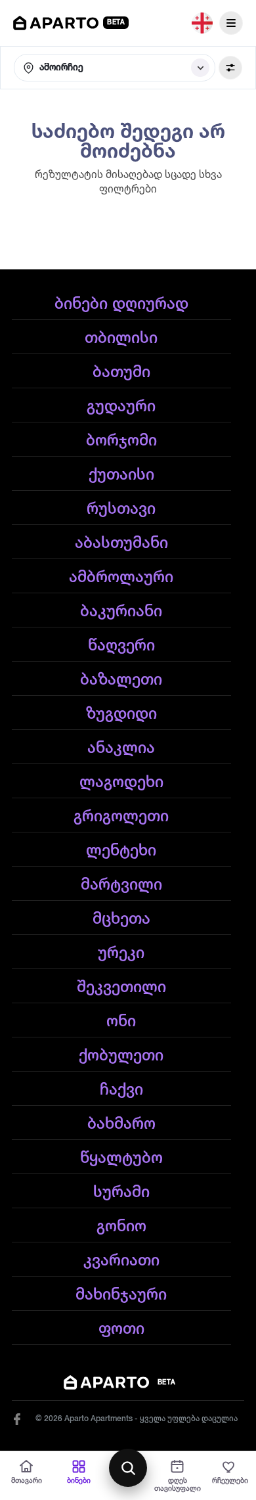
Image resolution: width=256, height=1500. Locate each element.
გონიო (121, 1227)
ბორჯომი (121, 441)
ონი (121, 1022)
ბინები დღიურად (121, 304)
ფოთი (121, 1329)
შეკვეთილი (121, 987)
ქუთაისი (121, 475)
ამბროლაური (121, 577)
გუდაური (121, 407)
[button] (114, 67)
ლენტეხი (121, 851)
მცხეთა (121, 919)
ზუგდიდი (121, 714)
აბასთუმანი (121, 543)
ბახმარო (121, 1124)
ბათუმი (121, 372)
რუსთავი (121, 509)
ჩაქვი (121, 1090)
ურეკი (121, 953)
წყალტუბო (121, 1158)
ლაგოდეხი (121, 782)
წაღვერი (121, 646)
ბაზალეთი (121, 680)
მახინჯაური (121, 1295)
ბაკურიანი (121, 612)
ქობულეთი (121, 1056)
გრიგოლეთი (121, 817)
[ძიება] (128, 1468)
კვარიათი (121, 1261)
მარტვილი (121, 885)
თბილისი (121, 338)
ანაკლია (121, 748)
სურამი (121, 1192)
